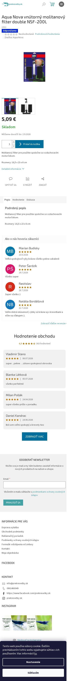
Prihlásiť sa (13, 502)
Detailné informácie (11, 169)
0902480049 (12, 588)
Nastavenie (33, 662)
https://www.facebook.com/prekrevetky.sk (28, 593)
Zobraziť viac (34, 436)
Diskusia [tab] (31, 200)
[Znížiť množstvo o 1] (13, 146)
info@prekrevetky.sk (17, 583)
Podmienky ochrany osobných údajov (20, 540)
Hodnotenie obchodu (34, 335)
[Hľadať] (44, 4)
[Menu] (61, 4)
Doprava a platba (10, 527)
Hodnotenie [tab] (18, 200)
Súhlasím (33, 673)
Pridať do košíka (31, 144)
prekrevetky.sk (14, 598)
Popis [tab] (7, 200)
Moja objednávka (10, 553)
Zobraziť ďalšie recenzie (53, 323)
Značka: (14, 37)
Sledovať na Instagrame (29, 640)
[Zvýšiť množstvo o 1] (13, 142)
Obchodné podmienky (13, 531)
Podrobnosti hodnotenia (47, 34)
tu (35, 653)
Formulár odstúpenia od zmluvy (17, 544)
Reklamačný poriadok (12, 536)
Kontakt (6, 548)
